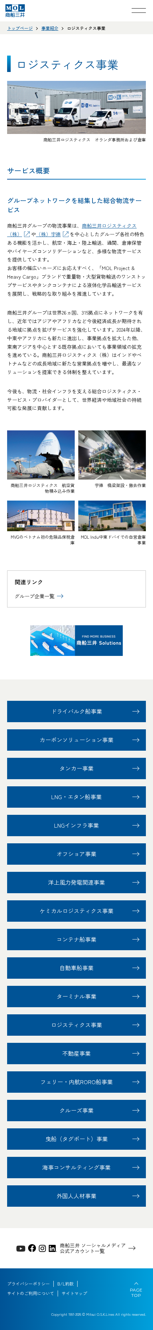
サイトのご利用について (30, 1293)
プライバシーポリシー (28, 1284)
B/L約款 (65, 1284)
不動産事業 (76, 1053)
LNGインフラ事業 (76, 825)
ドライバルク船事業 (76, 711)
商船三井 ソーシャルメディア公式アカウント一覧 (93, 1248)
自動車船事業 (76, 967)
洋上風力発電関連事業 (76, 882)
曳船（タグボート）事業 (76, 1138)
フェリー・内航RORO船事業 (76, 1081)
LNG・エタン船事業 (76, 796)
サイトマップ (74, 1293)
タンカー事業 (76, 768)
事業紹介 (49, 28)
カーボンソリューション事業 (76, 739)
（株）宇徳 (48, 234)
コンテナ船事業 (76, 939)
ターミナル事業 (76, 996)
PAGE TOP (136, 1292)
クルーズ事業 (76, 1110)
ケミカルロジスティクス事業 (76, 910)
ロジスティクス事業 (76, 1024)
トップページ (20, 28)
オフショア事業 (76, 853)
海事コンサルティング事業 (76, 1167)
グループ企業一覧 (34, 596)
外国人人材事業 (76, 1195)
